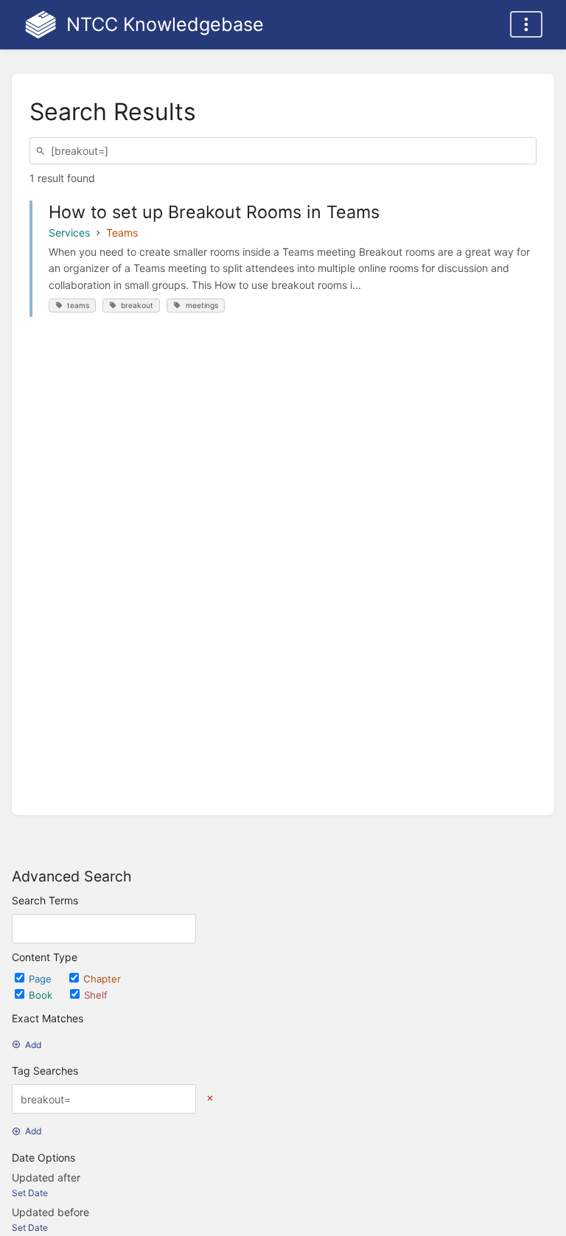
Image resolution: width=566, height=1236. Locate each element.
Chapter (102, 979)
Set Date (30, 1192)
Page (42, 979)
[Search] (42, 150)
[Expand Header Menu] (526, 24)
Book (42, 995)
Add (33, 1044)
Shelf (96, 995)
